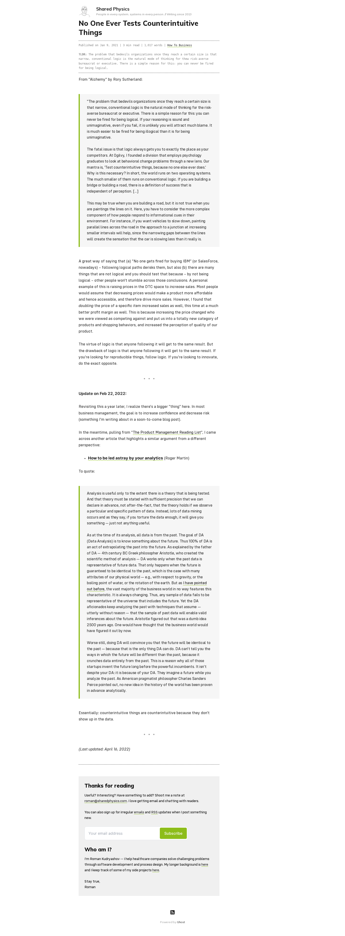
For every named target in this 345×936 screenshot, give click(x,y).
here (204, 864)
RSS (154, 812)
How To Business (179, 45)
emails (139, 812)
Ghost (181, 922)
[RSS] (172, 912)
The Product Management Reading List (167, 433)
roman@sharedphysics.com (105, 801)
